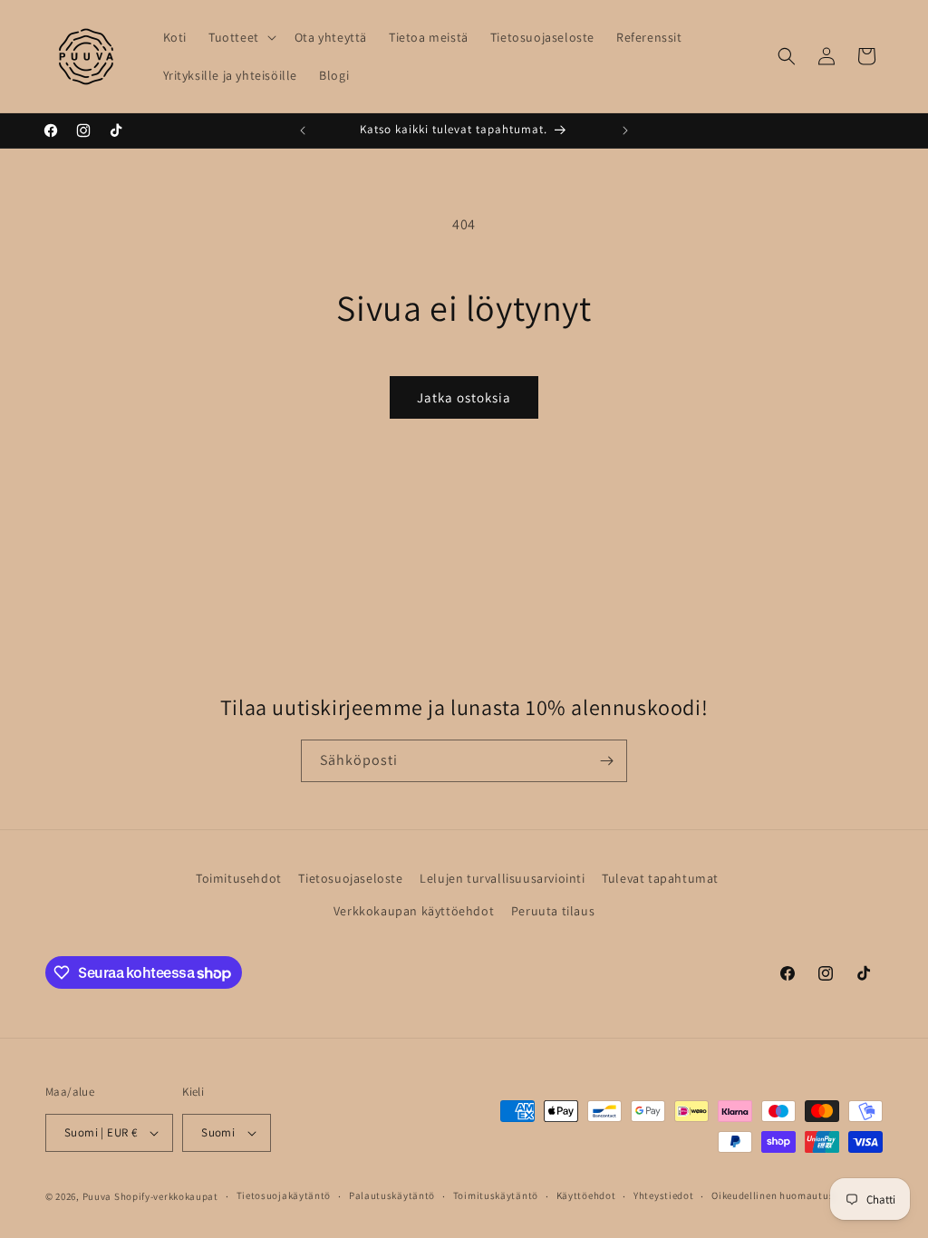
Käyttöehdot (586, 1195)
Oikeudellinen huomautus (772, 1195)
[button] (241, 37)
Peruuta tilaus (552, 911)
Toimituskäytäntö (495, 1195)
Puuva (97, 1196)
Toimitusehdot (239, 878)
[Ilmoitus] (625, 130)
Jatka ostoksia (464, 397)
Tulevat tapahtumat (660, 878)
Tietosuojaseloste (350, 878)
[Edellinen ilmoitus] (303, 130)
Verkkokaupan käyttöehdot (414, 911)
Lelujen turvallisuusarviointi (502, 878)
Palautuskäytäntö (392, 1195)
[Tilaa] (606, 761)
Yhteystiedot (663, 1195)
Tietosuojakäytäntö (284, 1195)
